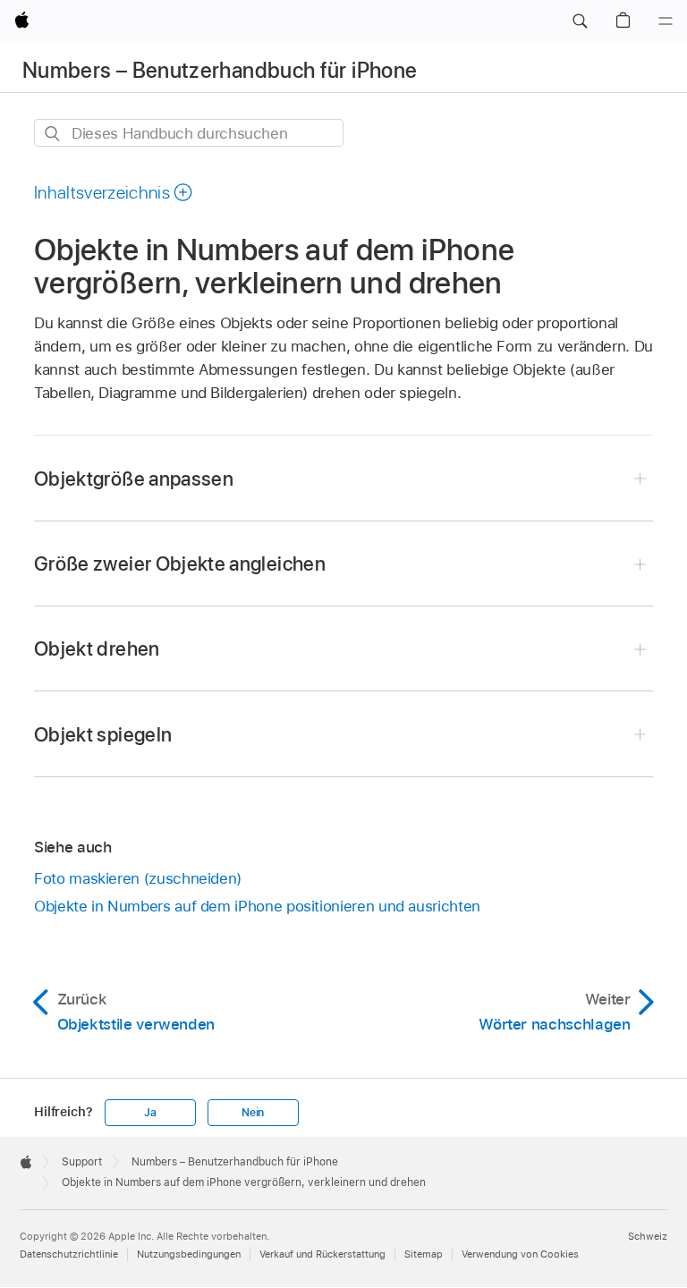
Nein (253, 1112)
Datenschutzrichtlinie (69, 1254)
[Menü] (665, 21)
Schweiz (647, 1236)
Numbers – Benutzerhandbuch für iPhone (219, 70)
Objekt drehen (97, 648)
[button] (579, 21)
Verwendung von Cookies (520, 1254)
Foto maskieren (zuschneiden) (138, 878)
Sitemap (423, 1254)
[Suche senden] (53, 133)
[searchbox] (189, 133)
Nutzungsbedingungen (189, 1254)
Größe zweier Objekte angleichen (180, 563)
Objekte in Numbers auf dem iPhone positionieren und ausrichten (257, 906)
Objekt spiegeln (103, 734)
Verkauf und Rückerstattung (322, 1254)
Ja (150, 1112)
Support (82, 1162)
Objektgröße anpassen (133, 478)
